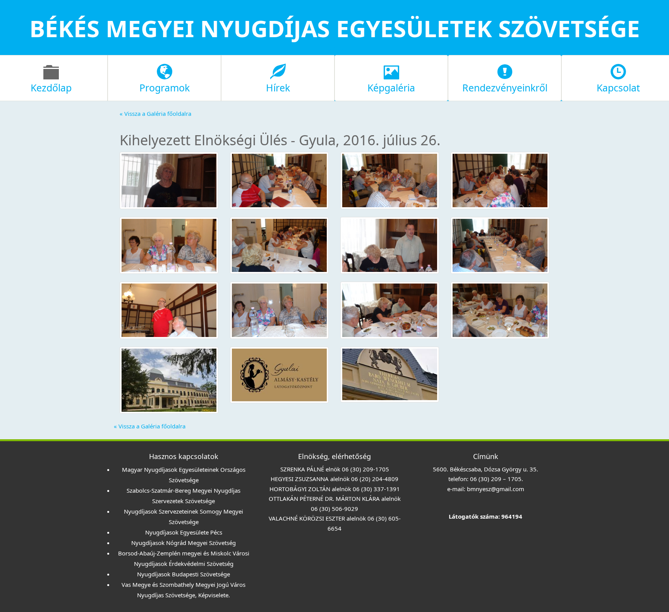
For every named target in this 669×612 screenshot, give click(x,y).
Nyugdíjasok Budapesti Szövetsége (183, 574)
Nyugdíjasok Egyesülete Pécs (183, 532)
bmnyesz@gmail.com (495, 489)
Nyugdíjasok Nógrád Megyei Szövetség (183, 543)
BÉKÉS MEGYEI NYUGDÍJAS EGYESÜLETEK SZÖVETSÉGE (334, 28)
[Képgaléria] (391, 77)
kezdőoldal (334, 49)
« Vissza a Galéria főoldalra (155, 113)
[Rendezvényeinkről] (504, 77)
